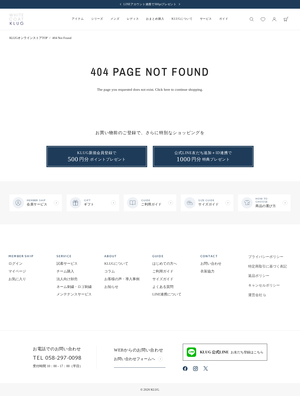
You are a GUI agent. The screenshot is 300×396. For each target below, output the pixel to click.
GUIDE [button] (158, 256)
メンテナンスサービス (74, 294)
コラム (109, 271)
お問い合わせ (210, 263)
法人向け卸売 (67, 279)
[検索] (251, 19)
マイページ (17, 271)
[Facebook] (185, 368)
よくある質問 (162, 287)
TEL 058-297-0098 (57, 358)
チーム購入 (65, 271)
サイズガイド (162, 279)
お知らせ (111, 287)
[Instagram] (195, 368)
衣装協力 (207, 271)
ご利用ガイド (162, 271)
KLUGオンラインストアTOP (28, 38)
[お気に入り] (263, 19)
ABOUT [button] (110, 256)
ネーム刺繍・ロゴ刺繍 (74, 287)
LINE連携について (166, 294)
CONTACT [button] (209, 256)
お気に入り (17, 279)
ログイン (15, 263)
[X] (205, 368)
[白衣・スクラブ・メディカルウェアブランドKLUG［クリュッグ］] (16, 19)
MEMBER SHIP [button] (21, 256)
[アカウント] (274, 19)
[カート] (286, 19)
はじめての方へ (164, 263)
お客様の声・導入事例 (121, 279)
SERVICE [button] (63, 256)
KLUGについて (116, 263)
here (167, 89)
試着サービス (67, 263)
